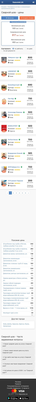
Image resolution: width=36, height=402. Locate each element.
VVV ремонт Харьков (15, 181)
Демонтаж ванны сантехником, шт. (15, 254)
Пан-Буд (11, 98)
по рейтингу (19, 49)
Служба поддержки (14, 388)
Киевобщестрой (14, 85)
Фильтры (11, 18)
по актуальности (9, 51)
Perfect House (13, 139)
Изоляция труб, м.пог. (10, 313)
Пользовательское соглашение (18, 386)
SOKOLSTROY (13, 126)
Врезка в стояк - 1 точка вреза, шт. (15, 308)
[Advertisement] (18, 217)
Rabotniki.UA (18, 2)
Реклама (18, 382)
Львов (27, 324)
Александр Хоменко (15, 112)
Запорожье (7, 326)
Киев (4, 324)
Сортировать (6, 49)
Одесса (21, 324)
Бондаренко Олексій (15, 153)
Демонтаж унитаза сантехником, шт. (15, 273)
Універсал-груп (13, 57)
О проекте (25, 388)
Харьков (15, 324)
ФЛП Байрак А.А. (14, 167)
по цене (29, 49)
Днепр (9, 324)
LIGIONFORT (12, 71)
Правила (18, 384)
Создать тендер (28, 18)
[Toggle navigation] (2, 2)
